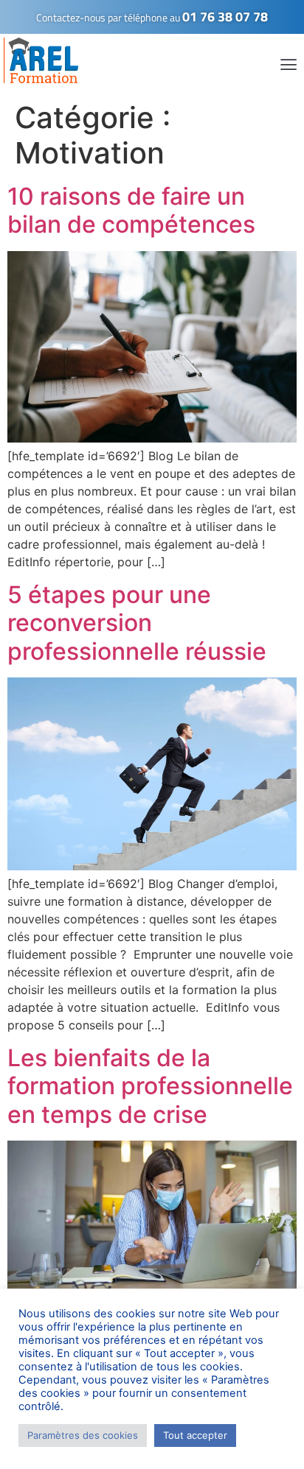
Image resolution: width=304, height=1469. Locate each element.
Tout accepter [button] (195, 1435)
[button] (288, 64)
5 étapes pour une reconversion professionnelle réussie (136, 623)
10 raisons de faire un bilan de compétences (131, 210)
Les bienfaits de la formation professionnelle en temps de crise (150, 1086)
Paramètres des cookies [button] (82, 1435)
